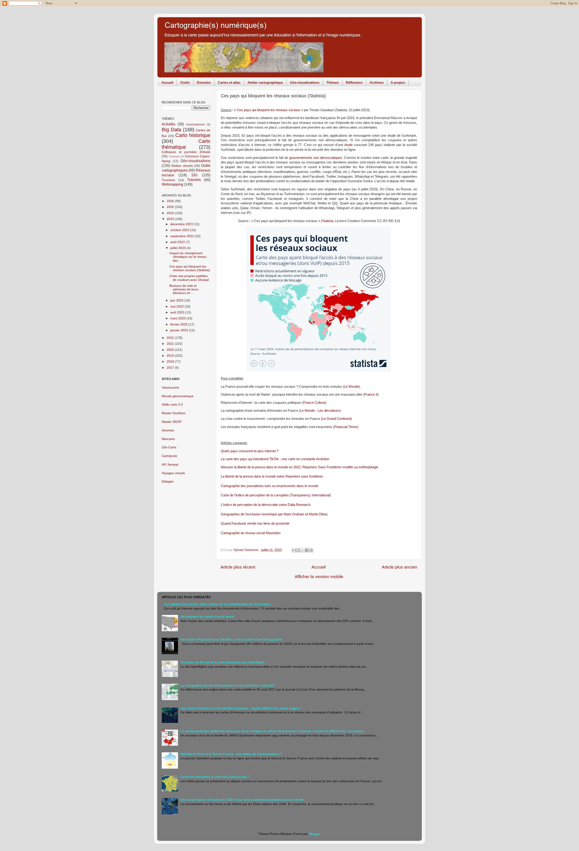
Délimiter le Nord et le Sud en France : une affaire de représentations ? (231, 754)
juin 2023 (177, 300)
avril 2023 (177, 312)
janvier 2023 (179, 330)
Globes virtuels (182, 165)
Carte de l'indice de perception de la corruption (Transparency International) (276, 495)
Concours (174, 156)
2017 (171, 367)
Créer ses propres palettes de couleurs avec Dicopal (189, 277)
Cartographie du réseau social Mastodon (250, 533)
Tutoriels (194, 180)
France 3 (370, 394)
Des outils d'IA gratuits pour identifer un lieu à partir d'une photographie (231, 639)
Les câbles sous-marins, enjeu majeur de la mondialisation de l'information (217, 604)
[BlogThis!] (298, 550)
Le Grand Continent (336, 419)
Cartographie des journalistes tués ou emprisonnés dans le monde (269, 486)
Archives (377, 82)
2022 (171, 337)
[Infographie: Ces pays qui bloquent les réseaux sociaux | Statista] (318, 370)
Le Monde (351, 386)
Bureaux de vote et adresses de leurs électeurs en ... (183, 289)
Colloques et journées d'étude (186, 152)
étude (348, 145)
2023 (171, 219)
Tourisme (168, 180)
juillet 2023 (178, 248)
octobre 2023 (180, 230)
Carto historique (192, 135)
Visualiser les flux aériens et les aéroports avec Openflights (222, 662)
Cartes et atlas (229, 82)
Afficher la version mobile (319, 576)
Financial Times (345, 427)
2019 (171, 355)
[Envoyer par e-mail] (294, 550)
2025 (171, 207)
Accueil (167, 82)
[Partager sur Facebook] (307, 550)
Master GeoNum (173, 413)
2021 (171, 343)
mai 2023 (177, 306)
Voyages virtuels (173, 473)
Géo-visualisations (304, 82)
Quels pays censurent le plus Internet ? (249, 451)
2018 (171, 361)
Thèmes (332, 82)
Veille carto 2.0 (172, 404)
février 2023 (179, 324)
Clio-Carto (169, 447)
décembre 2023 (182, 224)
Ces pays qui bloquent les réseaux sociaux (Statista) (189, 268)
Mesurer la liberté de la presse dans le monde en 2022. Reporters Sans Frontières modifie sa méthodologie (299, 467)
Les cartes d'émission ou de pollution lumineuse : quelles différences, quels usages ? (241, 708)
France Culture (314, 402)
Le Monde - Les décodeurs (320, 410)
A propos (398, 82)
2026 (171, 201)
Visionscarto (170, 387)
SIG (194, 175)
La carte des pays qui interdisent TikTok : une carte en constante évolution (275, 459)
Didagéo (168, 481)
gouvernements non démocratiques (315, 158)
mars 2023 (178, 318)
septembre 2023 (182, 236)
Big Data (171, 129)
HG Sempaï (170, 464)
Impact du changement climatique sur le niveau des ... (187, 256)
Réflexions (354, 82)
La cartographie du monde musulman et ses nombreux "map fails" (227, 685)
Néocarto (168, 439)
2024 (171, 213)
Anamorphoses (195, 124)
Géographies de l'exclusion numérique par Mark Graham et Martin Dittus (274, 514)
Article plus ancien (399, 567)
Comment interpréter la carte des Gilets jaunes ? (215, 777)
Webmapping (172, 184)
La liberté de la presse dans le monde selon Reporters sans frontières (272, 476)
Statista (327, 221)
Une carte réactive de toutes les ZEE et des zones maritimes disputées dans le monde (242, 799)
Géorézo (168, 430)
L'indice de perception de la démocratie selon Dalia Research (266, 505)
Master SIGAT (172, 421)
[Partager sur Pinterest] (311, 550)
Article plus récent (238, 567)
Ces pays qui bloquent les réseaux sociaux (268, 110)
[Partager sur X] (302, 550)
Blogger (314, 834)
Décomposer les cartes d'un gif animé (207, 616)
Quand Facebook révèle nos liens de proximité (255, 523)
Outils (185, 82)
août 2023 (178, 242)
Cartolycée (169, 456)
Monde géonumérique (177, 396)
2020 (171, 349)
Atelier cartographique (265, 82)
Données (204, 82)
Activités (168, 124)
